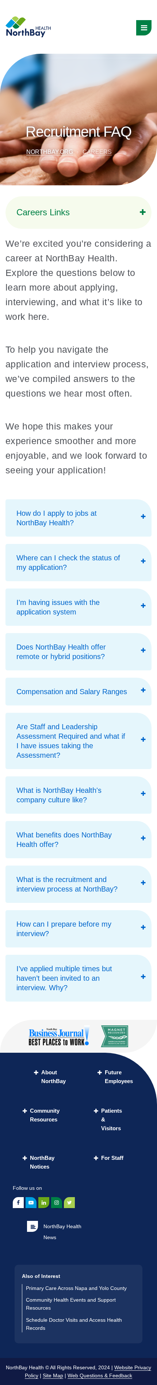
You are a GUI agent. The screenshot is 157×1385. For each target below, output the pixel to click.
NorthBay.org (49, 152)
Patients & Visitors (111, 1119)
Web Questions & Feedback (100, 1375)
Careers (97, 152)
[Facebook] (18, 1202)
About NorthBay (53, 1076)
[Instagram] (56, 1202)
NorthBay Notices (42, 1162)
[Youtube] (31, 1202)
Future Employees (119, 1076)
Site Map (53, 1375)
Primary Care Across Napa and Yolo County (76, 1288)
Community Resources (45, 1115)
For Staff (112, 1158)
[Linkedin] (43, 1202)
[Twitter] (69, 1202)
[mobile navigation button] (144, 27)
